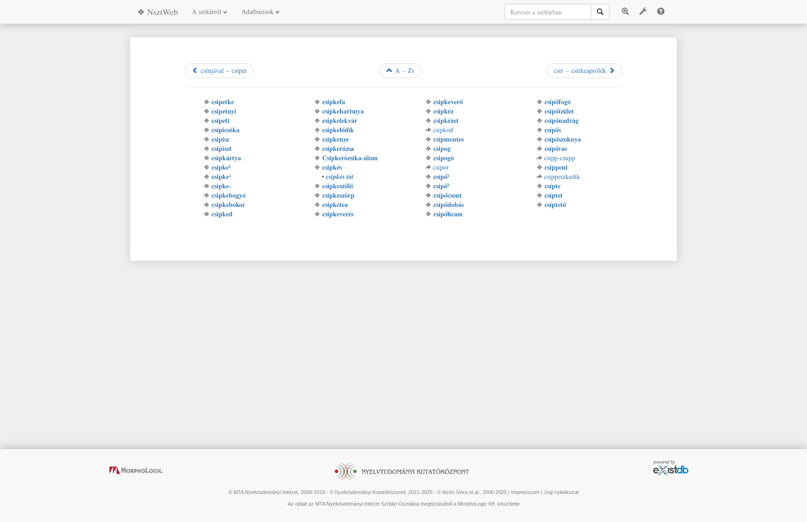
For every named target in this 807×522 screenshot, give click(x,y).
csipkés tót (340, 176)
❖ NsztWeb (157, 11)
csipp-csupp (559, 157)
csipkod (443, 129)
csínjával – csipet (222, 70)
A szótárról (207, 11)
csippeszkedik (562, 176)
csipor (441, 167)
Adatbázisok (258, 11)
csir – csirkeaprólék (581, 70)
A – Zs (403, 70)
